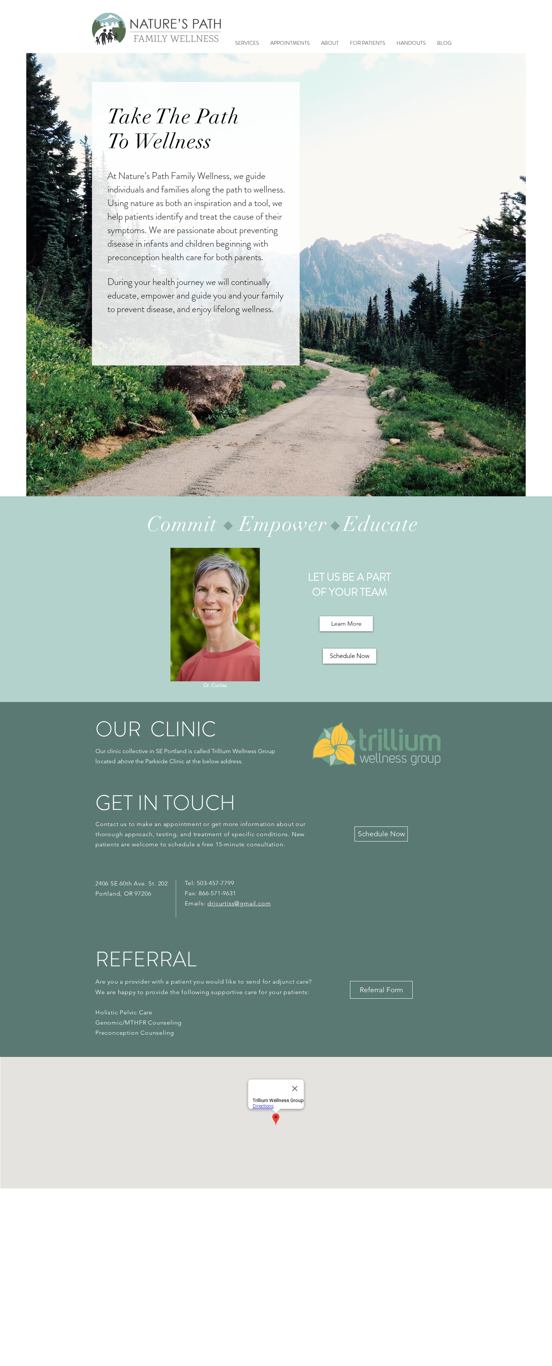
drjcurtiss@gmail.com (239, 903)
